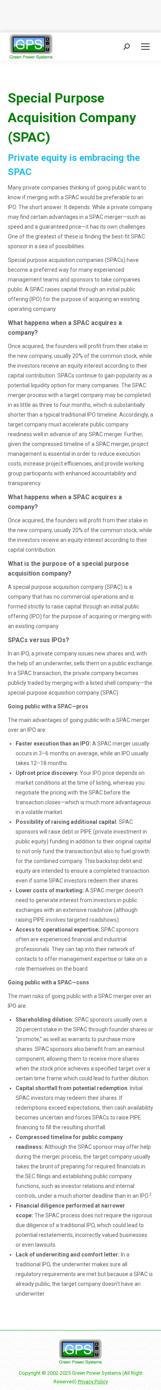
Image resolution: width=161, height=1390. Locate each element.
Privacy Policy (93, 1382)
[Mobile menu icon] (145, 46)
